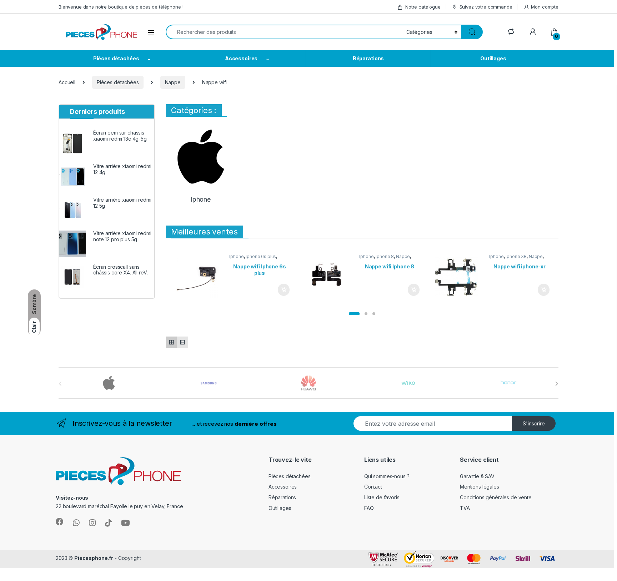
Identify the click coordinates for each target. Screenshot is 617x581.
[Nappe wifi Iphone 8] (329, 276)
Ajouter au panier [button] (281, 290)
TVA (465, 508)
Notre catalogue (423, 7)
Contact (373, 487)
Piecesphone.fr (93, 558)
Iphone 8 (385, 256)
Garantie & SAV (477, 476)
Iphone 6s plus (261, 256)
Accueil (67, 82)
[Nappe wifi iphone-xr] (459, 276)
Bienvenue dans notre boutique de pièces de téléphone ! (121, 7)
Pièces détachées (116, 58)
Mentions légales (479, 487)
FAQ (369, 508)
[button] (354, 313)
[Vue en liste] (182, 342)
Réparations (368, 58)
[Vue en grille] (171, 342)
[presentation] (556, 383)
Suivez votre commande (486, 7)
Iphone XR (516, 256)
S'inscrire (534, 423)
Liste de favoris (382, 497)
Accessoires (241, 58)
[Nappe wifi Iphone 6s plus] (199, 276)
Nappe (173, 82)
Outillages (493, 58)
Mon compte (544, 7)
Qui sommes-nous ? (387, 476)
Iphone (236, 256)
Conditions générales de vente (496, 497)
